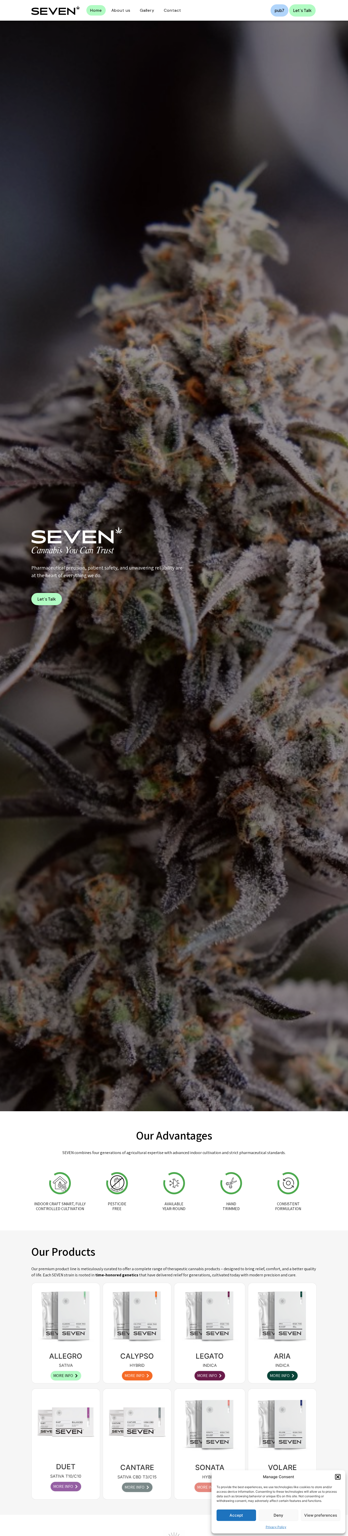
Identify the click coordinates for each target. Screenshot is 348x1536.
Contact (172, 10)
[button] (337, 1476)
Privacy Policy (276, 1527)
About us (120, 10)
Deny (278, 1515)
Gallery (147, 10)
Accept (236, 1515)
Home (96, 10)
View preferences (320, 1515)
